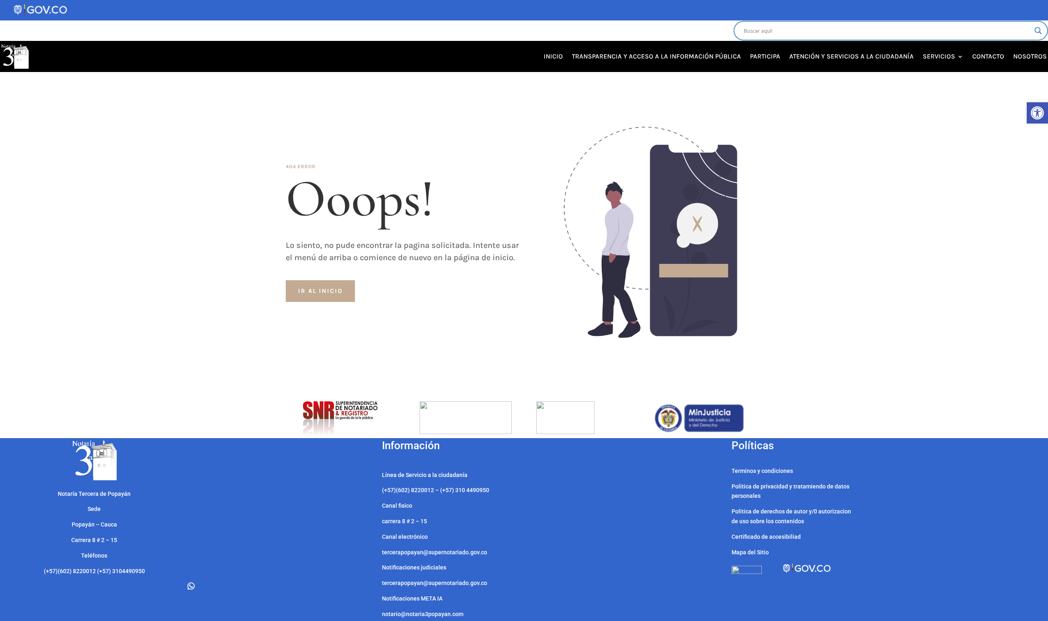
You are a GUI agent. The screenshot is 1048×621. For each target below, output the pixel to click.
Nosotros (1030, 56)
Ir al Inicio (320, 291)
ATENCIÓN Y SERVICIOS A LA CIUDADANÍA (851, 56)
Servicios (939, 56)
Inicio (553, 56)
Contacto (988, 56)
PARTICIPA (765, 56)
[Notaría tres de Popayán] (94, 478)
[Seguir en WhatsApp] (191, 586)
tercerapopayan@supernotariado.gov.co (434, 583)
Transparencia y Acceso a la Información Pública (656, 56)
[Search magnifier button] (1038, 30)
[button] (1037, 113)
